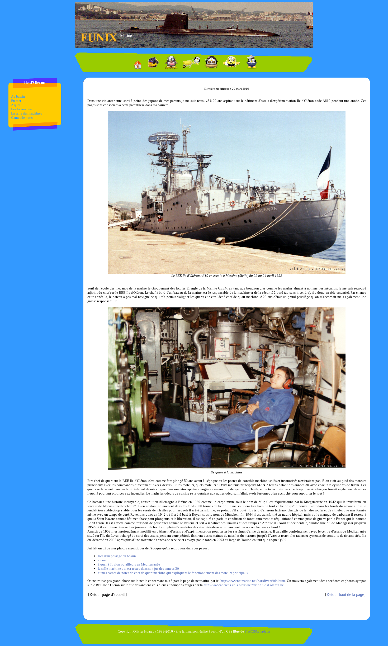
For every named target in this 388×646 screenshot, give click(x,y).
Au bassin (18, 96)
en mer (102, 560)
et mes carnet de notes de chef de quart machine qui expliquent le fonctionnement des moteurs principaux (173, 573)
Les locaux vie (21, 109)
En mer (16, 101)
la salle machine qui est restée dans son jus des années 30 (138, 569)
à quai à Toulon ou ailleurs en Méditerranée (129, 564)
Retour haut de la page (345, 594)
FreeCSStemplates (258, 631)
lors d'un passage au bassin (117, 556)
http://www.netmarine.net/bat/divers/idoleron (252, 581)
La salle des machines (26, 113)
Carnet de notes (22, 118)
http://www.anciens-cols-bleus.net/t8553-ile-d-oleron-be (244, 585)
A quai (15, 105)
